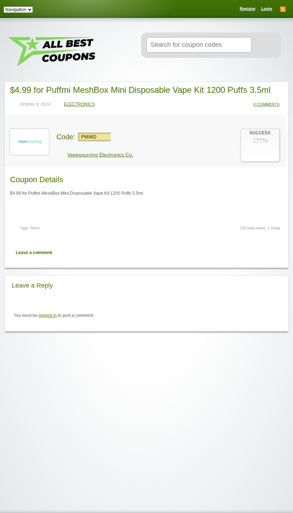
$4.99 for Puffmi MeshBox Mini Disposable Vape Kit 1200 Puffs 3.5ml (140, 90)
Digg (276, 252)
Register (247, 8)
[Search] (264, 45)
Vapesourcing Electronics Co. (100, 155)
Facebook (264, 252)
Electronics (79, 104)
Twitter (251, 252)
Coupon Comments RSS (239, 252)
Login (266, 8)
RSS (283, 9)
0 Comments (266, 104)
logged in (48, 315)
